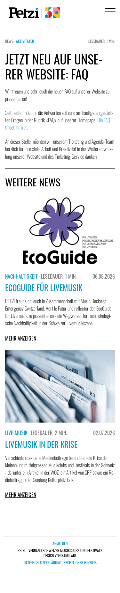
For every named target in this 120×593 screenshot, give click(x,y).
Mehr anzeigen (20, 338)
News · (10, 41)
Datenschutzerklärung (42, 562)
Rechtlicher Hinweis (80, 562)
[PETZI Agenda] (33, 13)
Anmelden (60, 543)
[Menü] (109, 12)
